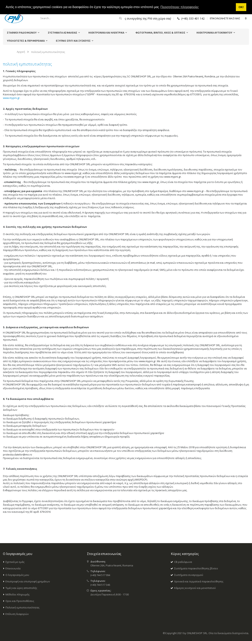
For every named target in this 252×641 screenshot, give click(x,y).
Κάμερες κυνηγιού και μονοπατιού (195, 588)
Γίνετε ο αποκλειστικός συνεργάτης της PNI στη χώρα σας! (133, 18)
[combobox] (80, 18)
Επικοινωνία (13, 568)
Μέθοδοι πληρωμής (18, 594)
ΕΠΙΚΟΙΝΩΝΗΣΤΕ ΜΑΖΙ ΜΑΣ (225, 18)
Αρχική (21, 51)
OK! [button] (241, 7)
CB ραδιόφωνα (183, 562)
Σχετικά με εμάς (15, 562)
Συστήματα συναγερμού (188, 575)
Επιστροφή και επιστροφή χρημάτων (28, 581)
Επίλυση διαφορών (17, 614)
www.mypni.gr (11, 98)
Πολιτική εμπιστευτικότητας (22, 607)
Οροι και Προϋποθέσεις (20, 601)
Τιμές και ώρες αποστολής (21, 588)
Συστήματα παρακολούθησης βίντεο (196, 568)
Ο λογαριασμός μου (17, 575)
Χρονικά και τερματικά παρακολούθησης (198, 581)
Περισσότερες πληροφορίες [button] (179, 7)
